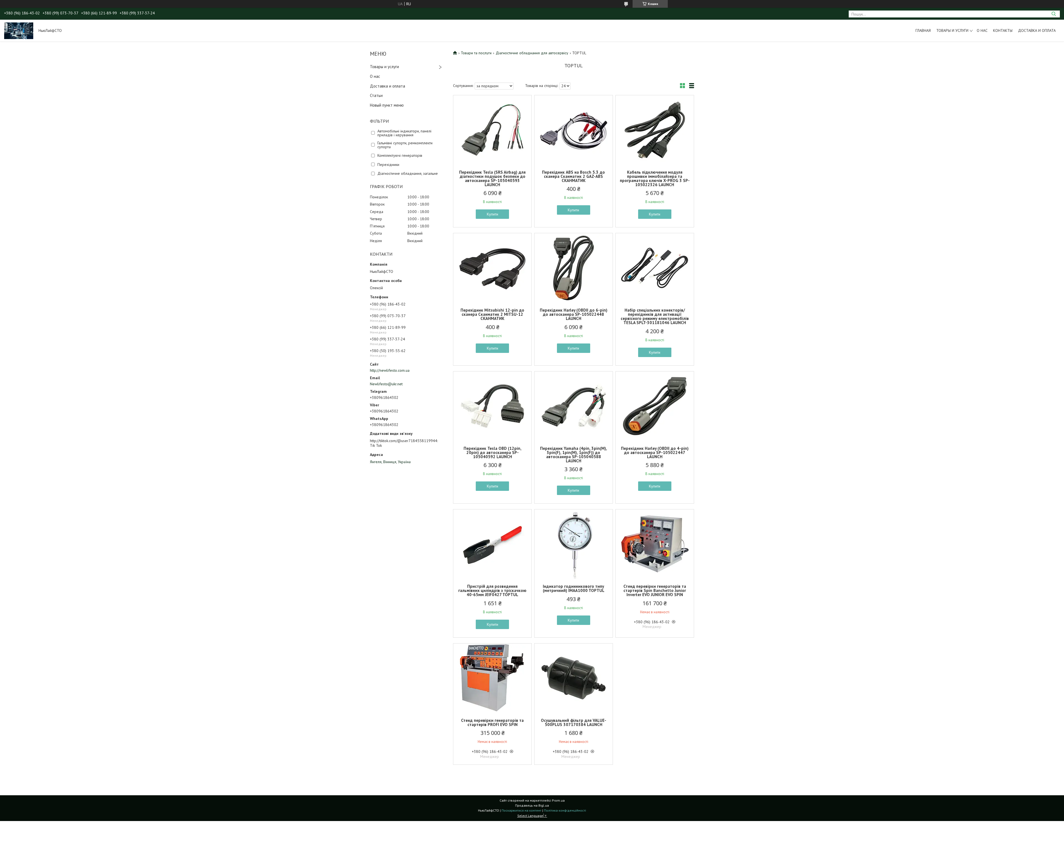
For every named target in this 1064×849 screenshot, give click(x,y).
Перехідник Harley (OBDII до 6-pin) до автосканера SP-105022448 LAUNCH (573, 314)
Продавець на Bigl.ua (532, 805)
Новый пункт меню (387, 105)
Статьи (376, 95)
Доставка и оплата (1037, 30)
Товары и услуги (952, 30)
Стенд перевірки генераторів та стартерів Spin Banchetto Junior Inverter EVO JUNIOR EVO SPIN (654, 590)
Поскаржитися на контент (521, 810)
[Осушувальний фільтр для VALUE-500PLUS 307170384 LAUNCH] (573, 678)
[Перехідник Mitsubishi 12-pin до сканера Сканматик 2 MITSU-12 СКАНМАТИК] (492, 267)
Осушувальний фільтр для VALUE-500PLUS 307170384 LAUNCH (573, 722)
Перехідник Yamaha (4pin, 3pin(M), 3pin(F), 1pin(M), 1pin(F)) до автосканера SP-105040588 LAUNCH (573, 454)
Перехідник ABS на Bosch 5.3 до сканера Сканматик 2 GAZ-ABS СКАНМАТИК (573, 176)
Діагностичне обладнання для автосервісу (532, 53)
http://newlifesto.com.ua (390, 370)
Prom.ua (558, 800)
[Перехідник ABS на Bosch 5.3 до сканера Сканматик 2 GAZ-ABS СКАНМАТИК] (573, 130)
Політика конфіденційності (565, 810)
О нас (982, 30)
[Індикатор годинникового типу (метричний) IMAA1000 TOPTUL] (573, 544)
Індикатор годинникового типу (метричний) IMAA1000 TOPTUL (573, 588)
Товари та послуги (476, 53)
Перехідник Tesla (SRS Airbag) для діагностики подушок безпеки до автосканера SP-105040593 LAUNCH (492, 178)
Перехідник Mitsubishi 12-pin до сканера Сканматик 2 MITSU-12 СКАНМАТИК (492, 314)
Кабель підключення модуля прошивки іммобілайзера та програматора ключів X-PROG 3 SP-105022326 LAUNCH (655, 178)
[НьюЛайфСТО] (18, 30)
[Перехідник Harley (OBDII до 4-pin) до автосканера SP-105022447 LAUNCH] (655, 406)
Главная (923, 30)
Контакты (1002, 30)
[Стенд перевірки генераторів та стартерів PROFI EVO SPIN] (492, 678)
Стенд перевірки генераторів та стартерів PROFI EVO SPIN (492, 722)
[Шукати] (1053, 14)
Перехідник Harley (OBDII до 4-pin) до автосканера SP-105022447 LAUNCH (655, 452)
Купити (492, 214)
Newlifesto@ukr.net (386, 383)
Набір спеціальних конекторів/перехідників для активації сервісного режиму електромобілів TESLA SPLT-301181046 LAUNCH (655, 316)
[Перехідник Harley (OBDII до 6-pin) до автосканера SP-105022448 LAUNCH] (573, 267)
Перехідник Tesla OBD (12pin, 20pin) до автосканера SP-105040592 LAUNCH (492, 452)
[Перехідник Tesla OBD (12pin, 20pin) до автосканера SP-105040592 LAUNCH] (492, 406)
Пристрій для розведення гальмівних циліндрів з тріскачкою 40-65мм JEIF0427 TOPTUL (492, 590)
